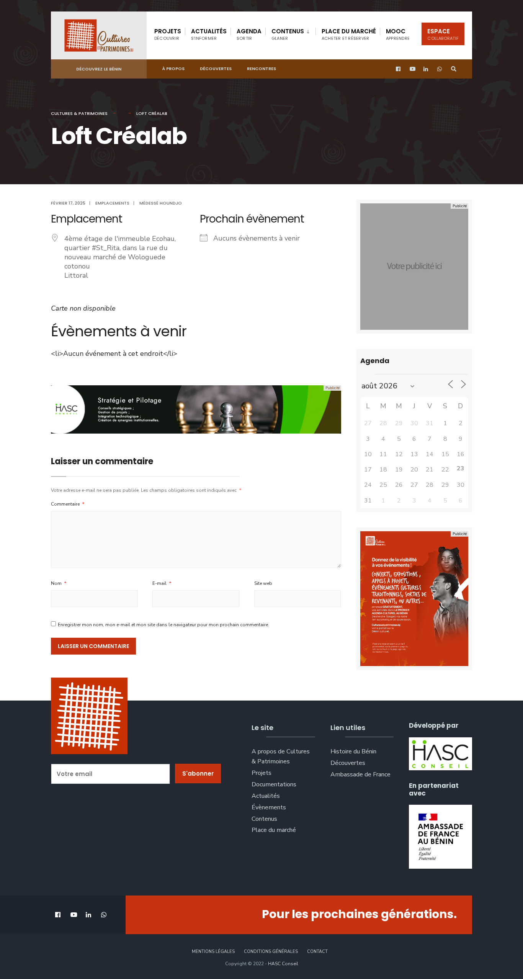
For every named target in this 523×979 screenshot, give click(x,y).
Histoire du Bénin (353, 751)
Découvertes (216, 68)
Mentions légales (213, 951)
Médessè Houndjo (160, 203)
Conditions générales (271, 951)
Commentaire (68, 504)
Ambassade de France (360, 774)
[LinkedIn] (426, 69)
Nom (59, 583)
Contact (317, 951)
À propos (173, 68)
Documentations (274, 784)
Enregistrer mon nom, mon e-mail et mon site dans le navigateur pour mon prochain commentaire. (163, 625)
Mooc (398, 34)
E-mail (162, 583)
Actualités (209, 34)
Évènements (269, 807)
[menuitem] (290, 33)
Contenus (287, 34)
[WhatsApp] (440, 69)
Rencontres (261, 68)
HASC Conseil (283, 964)
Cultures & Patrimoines (79, 113)
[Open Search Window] (454, 69)
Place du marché (349, 34)
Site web (263, 583)
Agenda (249, 34)
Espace (443, 34)
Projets (167, 34)
